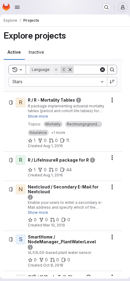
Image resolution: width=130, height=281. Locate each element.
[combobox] (57, 82)
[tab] (14, 52)
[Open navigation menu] (17, 7)
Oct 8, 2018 (53, 265)
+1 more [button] (58, 132)
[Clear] (102, 69)
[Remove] (70, 69)
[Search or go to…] (106, 7)
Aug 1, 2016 (53, 146)
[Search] (112, 69)
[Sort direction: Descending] (112, 82)
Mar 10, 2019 (54, 225)
